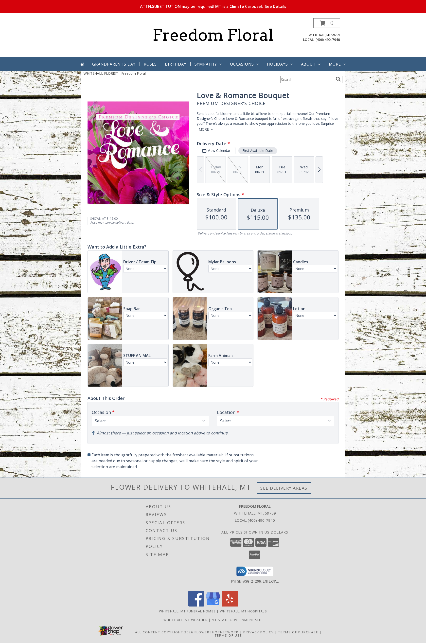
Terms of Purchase (298, 632)
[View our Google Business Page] (213, 605)
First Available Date (257, 150)
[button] (326, 23)
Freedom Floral (213, 35)
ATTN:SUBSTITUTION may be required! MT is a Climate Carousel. (213, 6)
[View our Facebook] (196, 605)
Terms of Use (228, 635)
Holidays (277, 64)
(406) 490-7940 (328, 39)
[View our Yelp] (230, 605)
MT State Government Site (237, 620)
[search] (338, 79)
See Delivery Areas (283, 488)
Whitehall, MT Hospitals (243, 611)
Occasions (242, 64)
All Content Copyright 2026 (164, 632)
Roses (150, 64)
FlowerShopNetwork (217, 632)
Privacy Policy (258, 632)
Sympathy (206, 64)
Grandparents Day (114, 64)
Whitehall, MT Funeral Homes (187, 611)
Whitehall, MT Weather (185, 620)
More (335, 64)
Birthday (175, 64)
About (308, 64)
